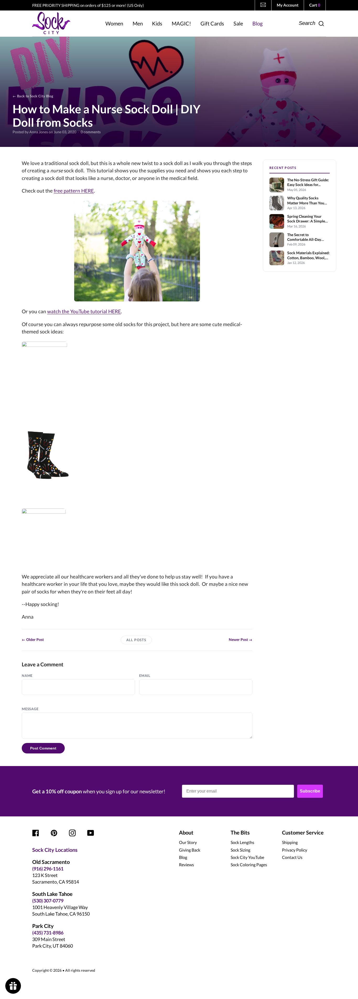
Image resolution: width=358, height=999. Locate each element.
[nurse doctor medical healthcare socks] (137, 537)
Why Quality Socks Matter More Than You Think (305, 200)
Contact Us (292, 857)
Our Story (188, 842)
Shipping (290, 842)
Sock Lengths (242, 842)
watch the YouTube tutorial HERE (84, 311)
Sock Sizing (240, 849)
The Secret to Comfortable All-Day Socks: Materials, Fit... (305, 237)
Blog (183, 857)
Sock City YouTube (247, 857)
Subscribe (310, 791)
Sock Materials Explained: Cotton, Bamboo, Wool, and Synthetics (308, 255)
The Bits (240, 832)
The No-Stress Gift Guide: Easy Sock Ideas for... (308, 182)
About (186, 832)
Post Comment (43, 748)
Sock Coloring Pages (249, 864)
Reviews (186, 864)
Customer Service (303, 832)
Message (30, 709)
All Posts (136, 640)
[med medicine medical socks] (137, 455)
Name (27, 676)
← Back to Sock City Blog (33, 96)
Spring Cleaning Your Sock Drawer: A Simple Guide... (306, 219)
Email (144, 676)
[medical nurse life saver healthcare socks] (137, 372)
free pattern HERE (74, 191)
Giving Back (189, 849)
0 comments (91, 132)
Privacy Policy (294, 849)
